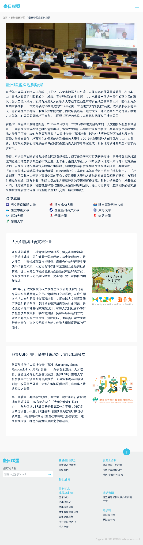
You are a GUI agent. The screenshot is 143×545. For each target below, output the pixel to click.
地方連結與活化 (67, 521)
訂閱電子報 (10, 468)
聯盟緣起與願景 (67, 464)
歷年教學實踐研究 (68, 511)
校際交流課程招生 (112, 469)
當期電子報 (109, 514)
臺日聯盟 (11, 6)
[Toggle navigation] (137, 6)
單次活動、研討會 (112, 464)
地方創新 (64, 526)
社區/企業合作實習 (113, 474)
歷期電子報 (109, 519)
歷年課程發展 (66, 507)
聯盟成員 (64, 479)
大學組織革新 (66, 516)
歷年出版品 (65, 502)
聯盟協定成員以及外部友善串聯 (117, 498)
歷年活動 (64, 497)
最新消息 (64, 489)
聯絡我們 (64, 469)
